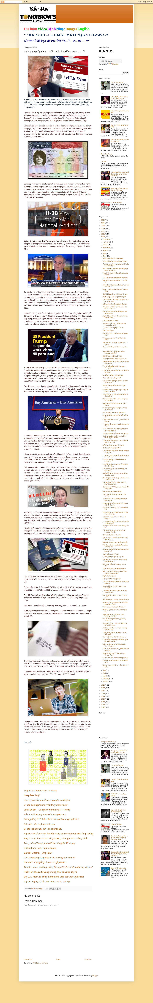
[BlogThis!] (53, 889)
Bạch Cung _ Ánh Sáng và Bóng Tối (114, 297)
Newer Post (28, 959)
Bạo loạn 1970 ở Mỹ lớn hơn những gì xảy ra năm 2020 (115, 269)
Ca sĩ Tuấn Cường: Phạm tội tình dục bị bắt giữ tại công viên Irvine (119, 837)
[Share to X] (55, 889)
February (106, 679)
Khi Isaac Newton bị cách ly (112, 448)
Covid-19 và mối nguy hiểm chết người (115, 294)
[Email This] (50, 889)
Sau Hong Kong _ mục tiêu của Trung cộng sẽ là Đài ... (115, 624)
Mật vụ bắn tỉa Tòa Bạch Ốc (112, 579)
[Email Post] (46, 888)
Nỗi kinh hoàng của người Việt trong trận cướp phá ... (114, 645)
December (106, 239)
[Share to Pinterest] (60, 889)
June (105, 256)
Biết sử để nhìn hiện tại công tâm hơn (115, 304)
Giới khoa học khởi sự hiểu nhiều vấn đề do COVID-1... (115, 307)
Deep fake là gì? (108, 330)
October (106, 245)
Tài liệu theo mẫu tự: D (108, 742)
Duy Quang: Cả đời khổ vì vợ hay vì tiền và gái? (119, 97)
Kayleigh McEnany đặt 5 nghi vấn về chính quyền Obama (114, 437)
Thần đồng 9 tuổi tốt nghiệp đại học (114, 569)
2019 (103, 685)
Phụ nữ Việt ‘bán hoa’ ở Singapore (114, 412)
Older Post (88, 959)
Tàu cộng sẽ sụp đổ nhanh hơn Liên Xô (115, 433)
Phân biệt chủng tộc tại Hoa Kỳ (113, 258)
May (104, 670)
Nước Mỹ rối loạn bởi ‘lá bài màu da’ (114, 637)
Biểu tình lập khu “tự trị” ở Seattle (113, 445)
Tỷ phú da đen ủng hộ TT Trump (113, 328)
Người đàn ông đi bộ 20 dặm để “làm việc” (118, 811)
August (105, 250)
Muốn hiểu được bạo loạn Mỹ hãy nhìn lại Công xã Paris (115, 429)
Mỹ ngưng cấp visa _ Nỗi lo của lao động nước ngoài (114, 324)
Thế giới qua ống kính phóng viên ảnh (115, 278)
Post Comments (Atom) (40, 963)
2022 (103, 231)
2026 (103, 220)
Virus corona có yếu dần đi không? (114, 607)
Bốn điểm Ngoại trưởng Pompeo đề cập (116, 600)
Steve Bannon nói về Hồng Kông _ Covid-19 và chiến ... (114, 615)
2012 (103, 705)
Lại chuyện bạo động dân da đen (113, 557)
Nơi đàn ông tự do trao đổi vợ (112, 491)
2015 (103, 696)
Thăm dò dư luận (116, 203)
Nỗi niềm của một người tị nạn (112, 356)
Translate (115, 64)
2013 (103, 702)
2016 (103, 693)
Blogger (94, 976)
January (106, 681)
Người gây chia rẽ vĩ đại (110, 554)
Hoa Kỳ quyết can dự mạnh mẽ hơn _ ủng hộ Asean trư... (115, 483)
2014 (103, 699)
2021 (103, 234)
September (107, 248)
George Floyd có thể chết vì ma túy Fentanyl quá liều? (114, 352)
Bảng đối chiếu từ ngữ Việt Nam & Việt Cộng (119, 189)
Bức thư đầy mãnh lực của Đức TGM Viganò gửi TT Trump (114, 572)
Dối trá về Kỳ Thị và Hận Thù (112, 535)
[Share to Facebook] (57, 889)
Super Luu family (106, 154)
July (104, 253)
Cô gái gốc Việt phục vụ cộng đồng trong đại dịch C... (114, 531)
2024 (103, 225)
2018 (103, 688)
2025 (103, 223)
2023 (103, 228)
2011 (103, 707)
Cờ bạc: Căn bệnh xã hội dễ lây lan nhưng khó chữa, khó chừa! (120, 174)
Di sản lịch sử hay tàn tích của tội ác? (115, 359)
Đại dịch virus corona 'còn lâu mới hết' (115, 542)
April (104, 673)
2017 (103, 691)
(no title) (103, 161)
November (106, 242)
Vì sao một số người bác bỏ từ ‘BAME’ (115, 261)
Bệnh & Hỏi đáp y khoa (118, 868)
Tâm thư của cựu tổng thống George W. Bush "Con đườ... (115, 390)
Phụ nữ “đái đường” (117, 82)
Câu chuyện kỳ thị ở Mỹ (110, 320)
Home (58, 959)
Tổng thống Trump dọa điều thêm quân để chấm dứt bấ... (115, 640)
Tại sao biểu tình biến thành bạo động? (115, 658)
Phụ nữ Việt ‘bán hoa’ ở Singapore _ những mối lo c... (115, 367)
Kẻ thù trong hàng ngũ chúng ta (113, 375)
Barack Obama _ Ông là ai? (112, 378)
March (105, 676)
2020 (103, 237)
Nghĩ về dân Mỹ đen (109, 576)
